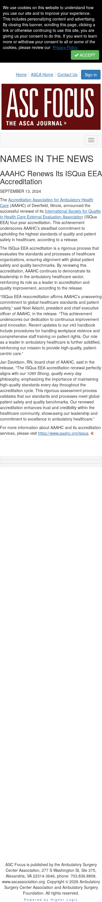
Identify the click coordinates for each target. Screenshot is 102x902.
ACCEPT (86, 55)
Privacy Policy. (65, 47)
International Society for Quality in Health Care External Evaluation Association (50, 214)
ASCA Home (42, 74)
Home (21, 74)
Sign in (91, 74)
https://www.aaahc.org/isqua (63, 433)
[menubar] (48, 73)
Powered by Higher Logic (51, 899)
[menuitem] (22, 73)
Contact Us (67, 74)
